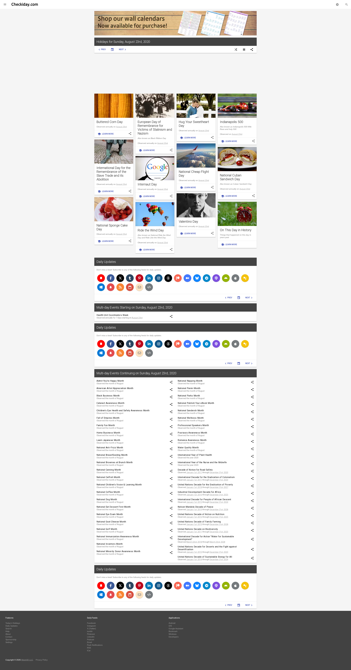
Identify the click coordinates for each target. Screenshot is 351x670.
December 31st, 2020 (219, 472)
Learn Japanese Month (108, 440)
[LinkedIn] (149, 278)
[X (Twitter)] (120, 278)
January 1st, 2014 (194, 559)
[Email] (139, 287)
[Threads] (168, 278)
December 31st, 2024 (219, 502)
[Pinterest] (139, 278)
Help (7, 631)
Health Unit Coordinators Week (112, 315)
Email (89, 642)
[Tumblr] (130, 278)
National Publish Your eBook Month (196, 403)
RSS (89, 648)
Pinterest (91, 634)
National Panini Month (189, 388)
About (8, 634)
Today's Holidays (12, 623)
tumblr (90, 631)
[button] (5, 4)
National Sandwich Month (191, 410)
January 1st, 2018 (194, 487)
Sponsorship (10, 639)
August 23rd (121, 127)
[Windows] (101, 287)
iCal (88, 650)
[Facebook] (110, 278)
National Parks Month (189, 395)
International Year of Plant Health (195, 455)
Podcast (90, 639)
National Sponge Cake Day (112, 227)
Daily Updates (106, 262)
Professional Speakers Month (193, 425)
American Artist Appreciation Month (115, 388)
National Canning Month (109, 469)
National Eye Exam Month (110, 514)
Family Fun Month (106, 425)
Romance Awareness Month (192, 440)
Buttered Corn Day (110, 122)
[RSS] (120, 287)
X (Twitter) (91, 628)
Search (8, 628)
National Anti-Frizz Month (110, 447)
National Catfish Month (108, 477)
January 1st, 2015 (194, 502)
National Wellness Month (191, 418)
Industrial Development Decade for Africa (199, 492)
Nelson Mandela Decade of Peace (195, 507)
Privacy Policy (42, 660)
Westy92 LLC (27, 660)
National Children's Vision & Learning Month (119, 484)
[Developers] (149, 287)
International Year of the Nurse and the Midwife (202, 462)
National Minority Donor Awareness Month (118, 551)
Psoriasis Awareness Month (192, 432)
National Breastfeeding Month (112, 455)
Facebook (91, 623)
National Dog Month (107, 499)
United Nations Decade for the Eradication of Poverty (205, 484)
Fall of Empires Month (108, 418)
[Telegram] (206, 278)
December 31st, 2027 (219, 487)
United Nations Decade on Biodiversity (198, 529)
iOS (170, 626)
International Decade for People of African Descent (204, 499)
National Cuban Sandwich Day (230, 177)
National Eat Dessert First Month (114, 507)
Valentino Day (188, 221)
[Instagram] (158, 278)
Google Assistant (176, 628)
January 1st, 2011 (194, 472)
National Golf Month (107, 529)
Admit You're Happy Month (110, 381)
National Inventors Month (110, 544)
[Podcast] (216, 278)
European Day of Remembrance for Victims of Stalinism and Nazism (155, 127)
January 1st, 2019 (194, 509)
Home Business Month (108, 432)
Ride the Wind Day (151, 230)
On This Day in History (235, 230)
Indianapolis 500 (231, 122)
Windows (172, 634)
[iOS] (235, 278)
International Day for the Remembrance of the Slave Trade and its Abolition (114, 173)
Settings (8, 642)
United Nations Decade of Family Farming (199, 521)
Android (172, 623)
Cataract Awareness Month (110, 403)
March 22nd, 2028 (217, 542)
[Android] (226, 278)
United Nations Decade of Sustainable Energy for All (205, 557)
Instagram (91, 626)
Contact (8, 637)
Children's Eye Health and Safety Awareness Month (123, 410)
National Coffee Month (108, 492)
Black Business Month (108, 395)
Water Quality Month (188, 447)
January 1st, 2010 (194, 552)
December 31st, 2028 (219, 509)
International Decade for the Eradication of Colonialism (206, 477)
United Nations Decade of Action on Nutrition (201, 514)
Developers (174, 637)
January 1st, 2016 (194, 495)
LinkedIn (90, 637)
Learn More (106, 134)
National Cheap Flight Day (194, 173)
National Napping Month (190, 381)
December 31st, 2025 (219, 495)
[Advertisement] (175, 73)
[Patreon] (178, 278)
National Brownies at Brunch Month (115, 462)
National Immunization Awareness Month (118, 536)
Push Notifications (95, 645)
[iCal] (130, 287)
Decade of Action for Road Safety (195, 469)
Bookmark (173, 631)
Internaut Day (147, 184)
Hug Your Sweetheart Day (194, 124)
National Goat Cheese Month (111, 521)
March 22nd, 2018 (194, 542)
